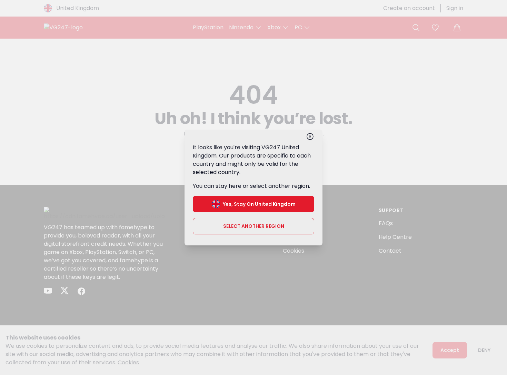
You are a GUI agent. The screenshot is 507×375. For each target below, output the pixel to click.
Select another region (253, 226)
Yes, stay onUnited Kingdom (259, 204)
